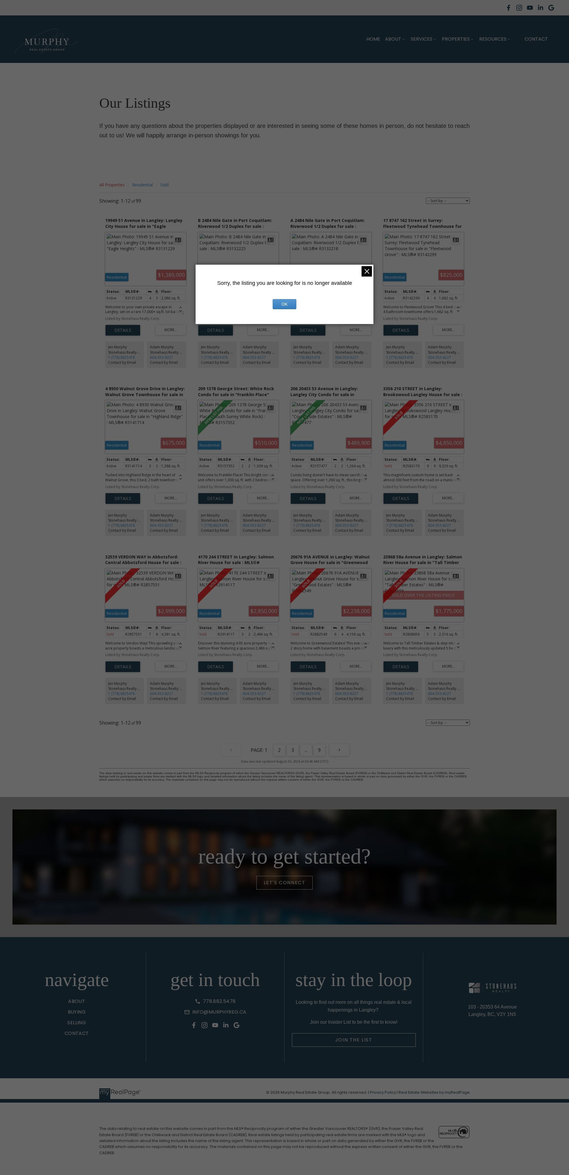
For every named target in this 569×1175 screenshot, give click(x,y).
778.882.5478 (219, 1001)
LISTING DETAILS (123, 330)
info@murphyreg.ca (219, 1012)
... (306, 750)
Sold (164, 185)
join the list (354, 1040)
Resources (492, 39)
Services (421, 39)
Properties (456, 39)
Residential (142, 185)
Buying (77, 1012)
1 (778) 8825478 (121, 357)
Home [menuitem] (373, 39)
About (393, 39)
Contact (536, 39)
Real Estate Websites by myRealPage (434, 1092)
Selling (76, 1023)
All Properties (112, 185)
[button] (509, 8)
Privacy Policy (383, 1092)
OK (284, 304)
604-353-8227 (161, 357)
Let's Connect (285, 883)
